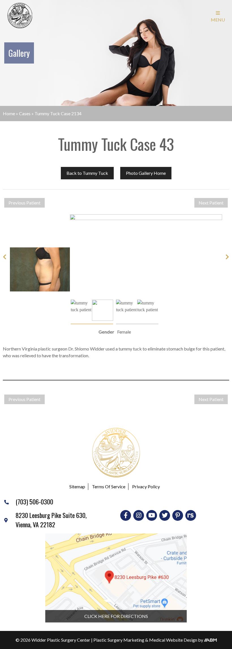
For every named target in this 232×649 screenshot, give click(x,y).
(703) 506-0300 (34, 501)
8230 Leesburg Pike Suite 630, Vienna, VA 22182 (51, 520)
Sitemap (77, 486)
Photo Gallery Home (146, 173)
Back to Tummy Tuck (87, 173)
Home (9, 113)
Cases (25, 113)
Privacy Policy (146, 486)
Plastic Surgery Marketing (118, 640)
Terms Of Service (108, 486)
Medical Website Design (173, 640)
